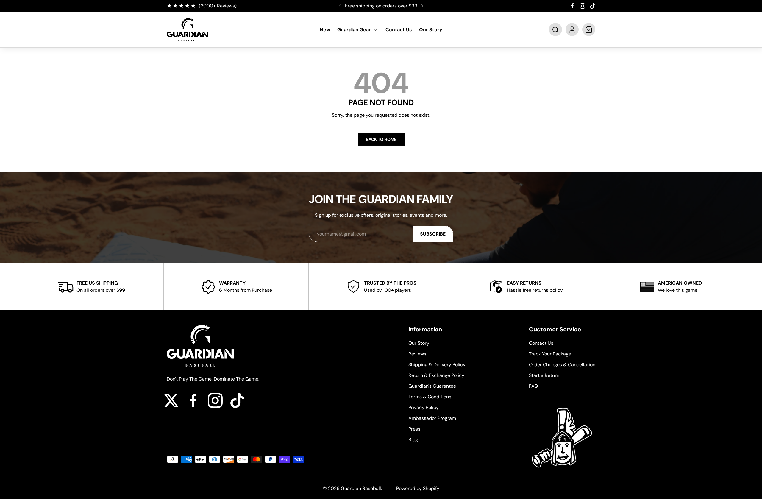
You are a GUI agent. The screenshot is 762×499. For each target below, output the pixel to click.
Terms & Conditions (429, 397)
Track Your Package (550, 354)
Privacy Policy (423, 407)
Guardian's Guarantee (432, 386)
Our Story (430, 30)
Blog (413, 439)
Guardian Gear (354, 30)
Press (414, 429)
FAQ (533, 386)
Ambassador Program (432, 418)
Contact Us (398, 30)
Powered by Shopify (417, 488)
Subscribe (433, 234)
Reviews (417, 354)
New (325, 30)
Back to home (381, 139)
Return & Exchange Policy (436, 375)
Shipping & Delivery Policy (437, 364)
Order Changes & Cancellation (562, 364)
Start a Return (544, 375)
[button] (555, 29)
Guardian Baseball (361, 488)
